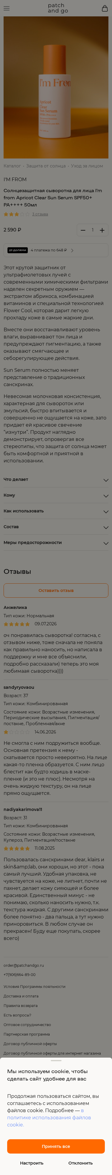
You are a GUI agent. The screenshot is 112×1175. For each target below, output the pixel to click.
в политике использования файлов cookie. (49, 1118)
